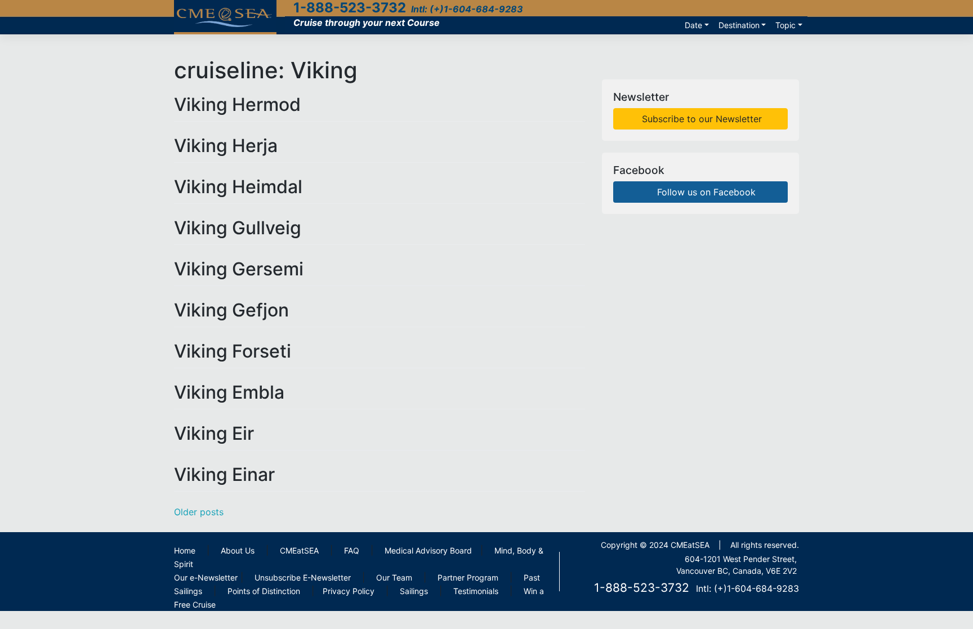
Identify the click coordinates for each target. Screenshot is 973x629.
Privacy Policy (348, 591)
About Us (238, 550)
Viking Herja (226, 146)
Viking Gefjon (231, 310)
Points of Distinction (263, 591)
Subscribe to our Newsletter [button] (700, 118)
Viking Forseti (232, 351)
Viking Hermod (237, 104)
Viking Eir (214, 433)
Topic (785, 25)
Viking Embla (229, 392)
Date (693, 25)
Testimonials (475, 591)
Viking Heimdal (238, 187)
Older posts (199, 512)
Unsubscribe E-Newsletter (303, 577)
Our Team (394, 577)
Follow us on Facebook (705, 192)
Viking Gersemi (238, 269)
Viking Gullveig (237, 228)
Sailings (414, 591)
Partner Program (468, 577)
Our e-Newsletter (206, 577)
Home (184, 550)
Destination (739, 25)
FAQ (351, 550)
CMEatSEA (299, 550)
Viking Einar (224, 474)
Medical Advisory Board (428, 550)
